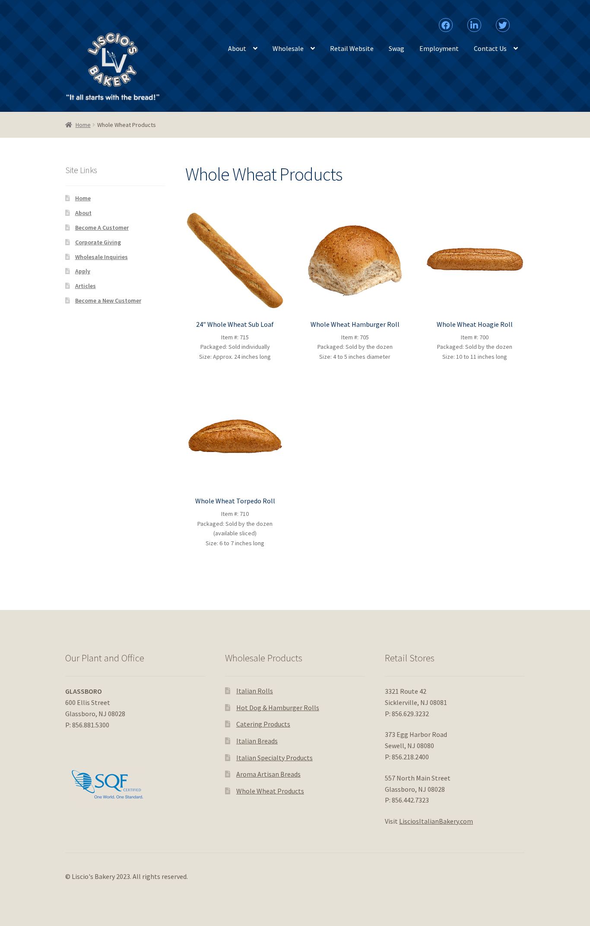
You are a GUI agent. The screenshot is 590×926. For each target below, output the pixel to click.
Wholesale (288, 48)
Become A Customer (102, 227)
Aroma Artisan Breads (268, 774)
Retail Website (352, 48)
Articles (85, 286)
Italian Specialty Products (274, 757)
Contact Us (490, 48)
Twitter (502, 21)
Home (83, 125)
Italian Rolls (254, 690)
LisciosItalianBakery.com (436, 821)
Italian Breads (257, 740)
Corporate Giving (98, 242)
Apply (82, 271)
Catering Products (263, 724)
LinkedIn (474, 21)
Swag (396, 48)
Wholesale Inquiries (101, 257)
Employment (439, 48)
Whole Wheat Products (270, 791)
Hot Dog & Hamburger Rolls (277, 707)
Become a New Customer (108, 300)
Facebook (446, 21)
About (237, 48)
